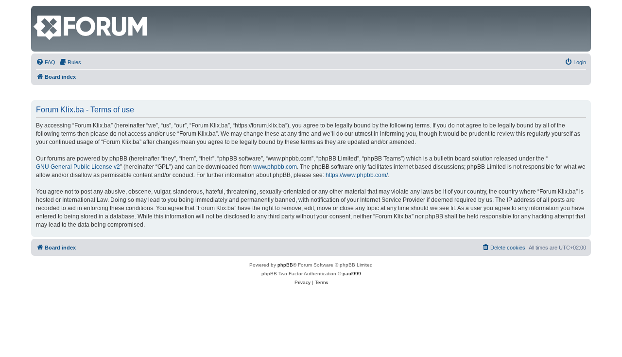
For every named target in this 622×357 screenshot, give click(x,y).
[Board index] (39, 10)
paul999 (352, 273)
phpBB (285, 265)
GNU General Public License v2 (78, 166)
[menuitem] (45, 62)
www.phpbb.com (275, 166)
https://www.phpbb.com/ (357, 175)
